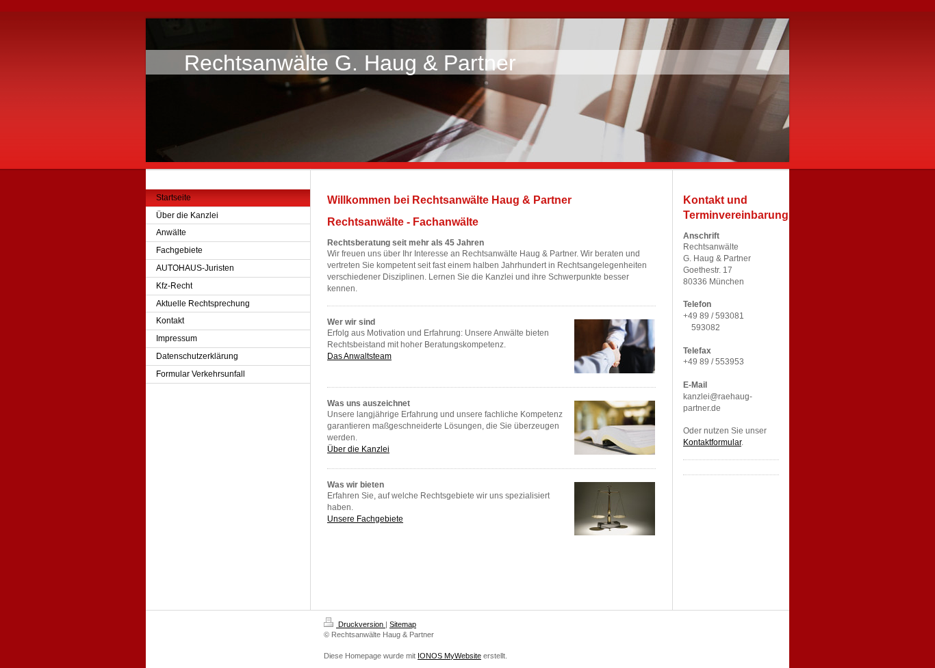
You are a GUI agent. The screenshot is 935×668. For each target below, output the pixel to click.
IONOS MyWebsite (449, 656)
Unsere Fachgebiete (365, 519)
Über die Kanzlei (358, 449)
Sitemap (402, 624)
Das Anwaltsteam (359, 356)
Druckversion (360, 624)
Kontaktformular (712, 442)
